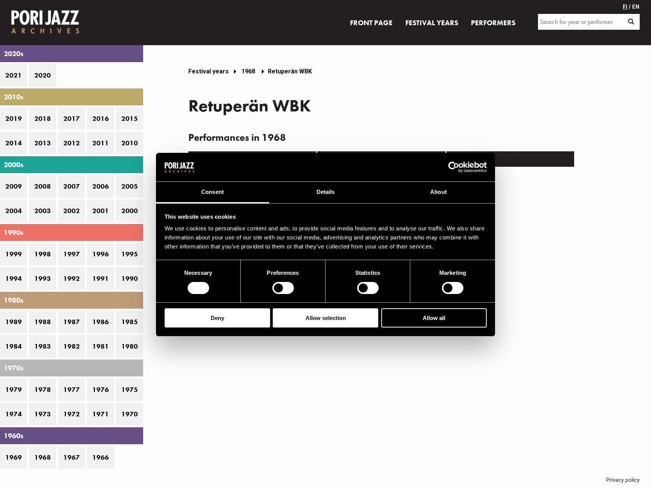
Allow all (434, 318)
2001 (100, 211)
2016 (100, 118)
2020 (42, 75)
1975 (129, 389)
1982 (71, 346)
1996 (100, 254)
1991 (100, 278)
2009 (13, 186)
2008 (42, 186)
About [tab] (438, 192)
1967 (71, 457)
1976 (100, 389)
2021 (13, 75)
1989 (13, 322)
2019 (13, 118)
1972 (71, 414)
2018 (42, 118)
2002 (71, 211)
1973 (42, 414)
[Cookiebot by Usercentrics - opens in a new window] (454, 167)
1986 (100, 322)
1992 (71, 278)
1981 (100, 346)
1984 (13, 346)
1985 (129, 322)
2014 (13, 143)
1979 (13, 389)
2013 (42, 143)
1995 (129, 254)
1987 (71, 322)
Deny (217, 318)
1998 (42, 254)
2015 (129, 118)
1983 (42, 346)
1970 (129, 414)
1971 (100, 414)
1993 (42, 278)
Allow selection (326, 318)
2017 (71, 118)
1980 (129, 346)
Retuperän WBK (290, 71)
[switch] (283, 288)
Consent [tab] (212, 192)
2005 (129, 186)
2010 (129, 143)
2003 (42, 211)
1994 (13, 278)
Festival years (208, 71)
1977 (71, 389)
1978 (42, 389)
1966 (100, 457)
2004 (13, 211)
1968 (42, 457)
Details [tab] (325, 192)
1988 (42, 322)
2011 (100, 143)
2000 (129, 211)
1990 (129, 278)
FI (625, 7)
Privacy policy (623, 480)
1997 (71, 254)
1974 (13, 414)
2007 (71, 186)
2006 (100, 186)
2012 (71, 143)
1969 (13, 457)
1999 (13, 254)
